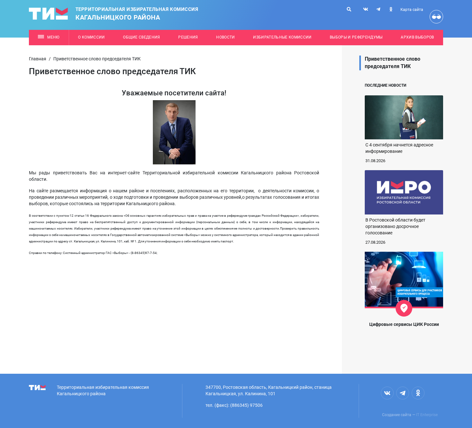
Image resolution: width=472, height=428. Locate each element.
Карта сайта (411, 9)
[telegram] (378, 9)
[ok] (391, 9)
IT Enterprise (427, 415)
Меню (53, 37)
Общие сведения (141, 37)
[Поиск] (349, 9)
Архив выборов (417, 37)
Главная (37, 58)
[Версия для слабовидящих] (436, 16)
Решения (188, 37)
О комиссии (91, 37)
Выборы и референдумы (356, 37)
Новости (225, 37)
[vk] (365, 9)
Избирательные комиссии (282, 37)
